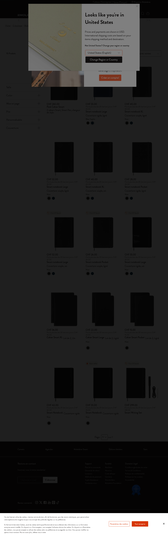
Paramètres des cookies (119, 524)
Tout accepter (140, 524)
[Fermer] (164, 524)
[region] (84, 524)
